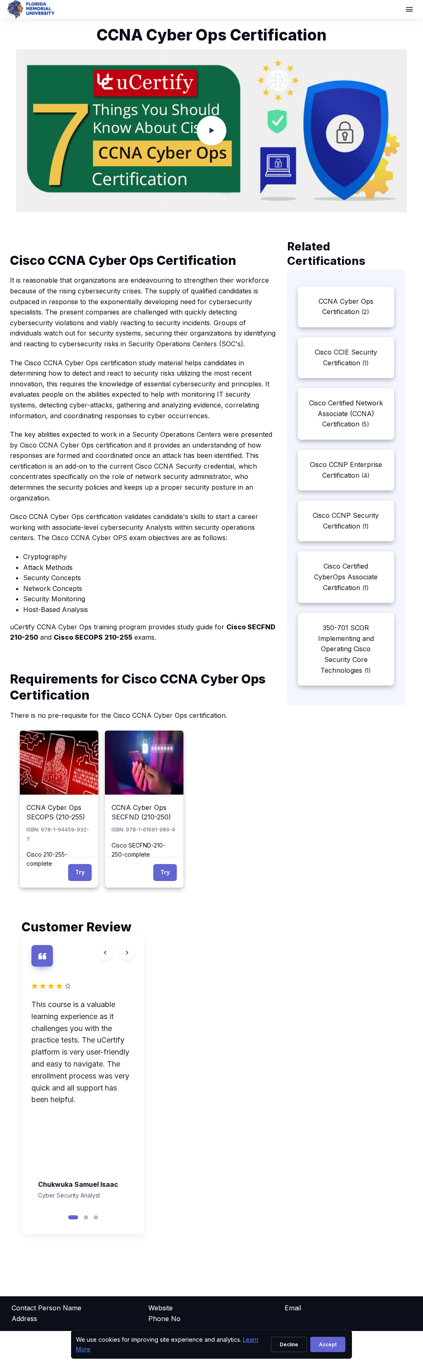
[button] (73, 1217)
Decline (289, 1344)
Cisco (28, 445)
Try (80, 872)
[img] (59, 763)
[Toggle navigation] (410, 9)
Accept (328, 1344)
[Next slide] (126, 952)
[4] (82, 986)
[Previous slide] (105, 952)
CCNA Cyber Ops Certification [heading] (212, 35)
